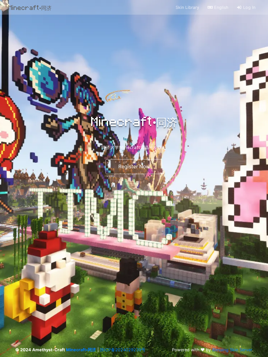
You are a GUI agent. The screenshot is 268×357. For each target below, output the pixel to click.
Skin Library (187, 7)
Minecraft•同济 (30, 7)
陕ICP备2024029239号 (123, 349)
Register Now (134, 167)
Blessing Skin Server (232, 349)
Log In (248, 7)
